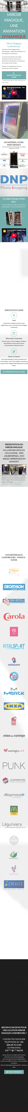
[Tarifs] (14, 315)
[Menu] (25, 3)
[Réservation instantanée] (14, 333)
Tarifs (14, 320)
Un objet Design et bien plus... (14, 200)
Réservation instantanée (14, 338)
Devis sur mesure (14, 356)
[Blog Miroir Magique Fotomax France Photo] (14, 469)
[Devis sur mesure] (14, 351)
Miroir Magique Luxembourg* (14, 45)
